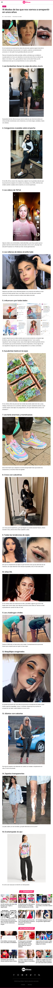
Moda (4, 6)
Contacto (23, 984)
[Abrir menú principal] (2, 2)
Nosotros (30, 984)
